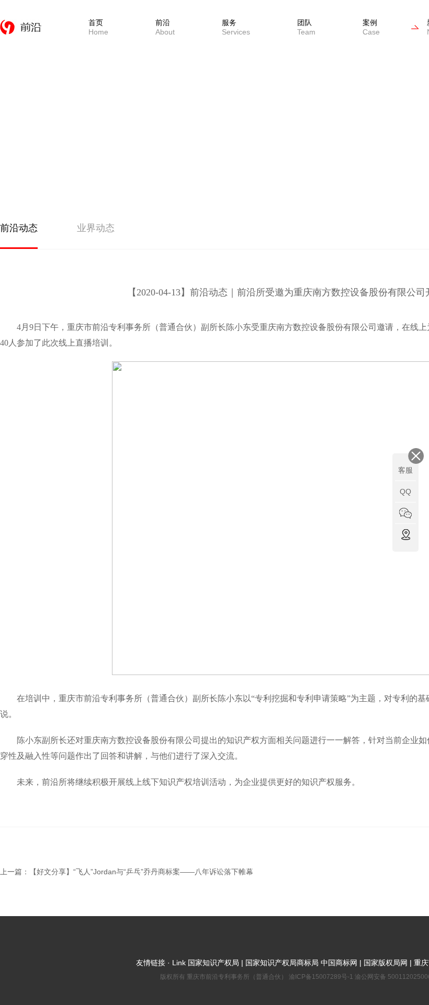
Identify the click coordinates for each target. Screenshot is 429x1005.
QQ (405, 491)
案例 (371, 27)
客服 (405, 470)
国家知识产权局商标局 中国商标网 (301, 962)
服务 (236, 27)
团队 (306, 27)
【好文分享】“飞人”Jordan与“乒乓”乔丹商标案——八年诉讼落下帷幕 (141, 871)
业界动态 (96, 228)
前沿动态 (19, 228)
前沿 (165, 27)
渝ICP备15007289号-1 (322, 976)
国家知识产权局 (212, 962)
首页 (98, 27)
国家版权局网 (386, 962)
